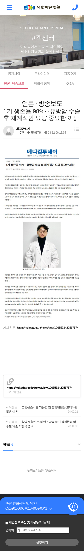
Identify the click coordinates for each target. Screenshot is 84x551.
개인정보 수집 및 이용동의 (25, 522)
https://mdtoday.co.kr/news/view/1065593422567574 (47, 327)
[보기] (46, 522)
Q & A (70, 83)
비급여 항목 (42, 83)
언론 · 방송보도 (14, 83)
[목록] (76, 129)
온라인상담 (42, 73)
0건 (21, 132)
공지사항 (14, 73)
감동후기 (70, 73)
